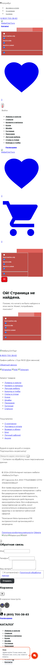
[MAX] (15, 370)
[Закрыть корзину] (2, 594)
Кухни (8, 125)
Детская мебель (13, 137)
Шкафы (9, 128)
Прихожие (10, 134)
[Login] (22, 246)
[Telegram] (23, 370)
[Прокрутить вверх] (2, 605)
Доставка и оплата (12, 8)
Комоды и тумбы (13, 143)
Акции (8, 438)
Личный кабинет (13, 435)
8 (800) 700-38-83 (8, 355)
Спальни (9, 120)
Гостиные (10, 131)
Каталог (5, 26)
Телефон (4, 558)
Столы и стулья (12, 140)
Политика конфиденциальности (17, 532)
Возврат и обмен (12, 429)
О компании (10, 11)
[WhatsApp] (5, 370)
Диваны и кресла (13, 117)
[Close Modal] (1, 541)
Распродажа (11, 147)
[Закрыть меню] (0, 610)
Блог (7, 432)
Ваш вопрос (6, 569)
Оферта (37, 532)
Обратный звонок (8, 365)
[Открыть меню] (4, 279)
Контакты (9, 14)
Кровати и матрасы (14, 122)
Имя (2, 551)
